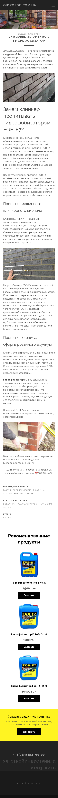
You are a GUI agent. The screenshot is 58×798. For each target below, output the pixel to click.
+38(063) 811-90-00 (29, 755)
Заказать (29, 595)
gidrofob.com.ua (19, 5)
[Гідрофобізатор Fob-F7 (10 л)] (29, 616)
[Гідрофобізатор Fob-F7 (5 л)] (29, 565)
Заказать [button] (29, 731)
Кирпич (35, 34)
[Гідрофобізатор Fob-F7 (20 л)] (29, 668)
